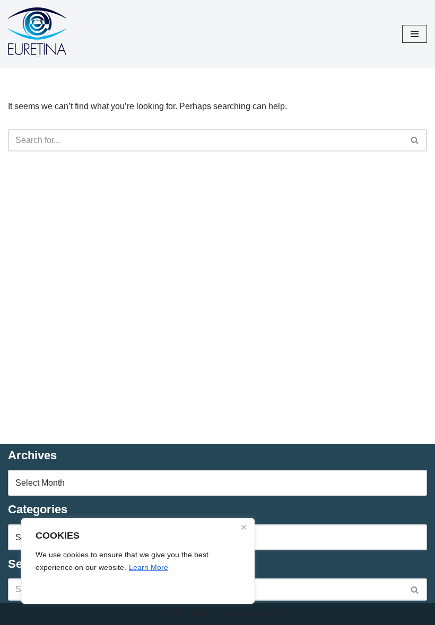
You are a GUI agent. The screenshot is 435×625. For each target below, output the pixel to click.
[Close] (243, 527)
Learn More (148, 567)
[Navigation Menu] (414, 34)
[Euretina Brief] (37, 33)
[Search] (415, 140)
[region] (138, 561)
